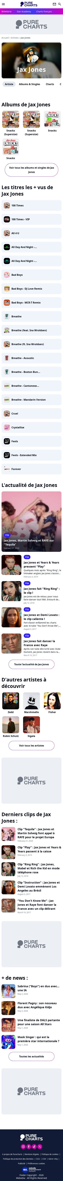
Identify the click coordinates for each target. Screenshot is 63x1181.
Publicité (21, 1163)
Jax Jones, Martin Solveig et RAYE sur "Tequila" (29, 542)
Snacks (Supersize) (10, 132)
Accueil (5, 37)
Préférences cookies (36, 1163)
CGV (44, 1159)
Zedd (11, 712)
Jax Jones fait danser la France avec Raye (39, 643)
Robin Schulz (11, 736)
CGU (38, 1159)
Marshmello (31, 712)
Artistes (15, 37)
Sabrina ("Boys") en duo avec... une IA (38, 988)
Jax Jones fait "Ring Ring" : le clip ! (42, 591)
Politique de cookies (50, 1154)
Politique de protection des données (18, 1159)
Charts (50, 84)
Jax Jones (31, 69)
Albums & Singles (29, 84)
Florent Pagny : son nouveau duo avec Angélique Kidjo (37, 1005)
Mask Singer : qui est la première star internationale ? (38, 1039)
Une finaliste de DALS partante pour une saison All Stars (39, 1022)
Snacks (52, 130)
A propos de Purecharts (12, 1154)
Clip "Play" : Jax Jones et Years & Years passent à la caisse (39, 849)
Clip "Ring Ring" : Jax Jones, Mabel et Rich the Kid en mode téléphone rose (39, 868)
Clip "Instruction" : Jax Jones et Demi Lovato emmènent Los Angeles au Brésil (39, 886)
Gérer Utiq (52, 1159)
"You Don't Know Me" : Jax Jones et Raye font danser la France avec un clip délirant (37, 904)
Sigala (31, 736)
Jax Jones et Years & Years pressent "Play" (41, 564)
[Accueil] (28, 4)
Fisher (52, 712)
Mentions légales (32, 1154)
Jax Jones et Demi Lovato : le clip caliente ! (41, 617)
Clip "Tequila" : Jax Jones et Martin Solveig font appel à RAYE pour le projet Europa (36, 833)
